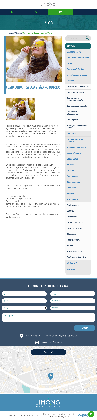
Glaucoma (71, 134)
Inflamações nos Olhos (77, 147)
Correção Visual (74, 52)
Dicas (69, 63)
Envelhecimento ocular (77, 75)
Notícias (70, 165)
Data (6, 308)
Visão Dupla (72, 263)
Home (10, 33)
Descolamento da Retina (78, 58)
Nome (6, 294)
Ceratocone (72, 217)
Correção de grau (75, 228)
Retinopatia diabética (76, 257)
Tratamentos (72, 199)
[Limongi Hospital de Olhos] (48, 4)
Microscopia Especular (77, 106)
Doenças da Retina (75, 69)
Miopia (70, 246)
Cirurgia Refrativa (75, 222)
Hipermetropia (73, 240)
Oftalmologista (73, 182)
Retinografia (72, 120)
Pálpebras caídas (74, 251)
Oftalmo (17, 33)
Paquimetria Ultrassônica (72, 113)
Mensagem (8, 316)
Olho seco (71, 188)
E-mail (54, 294)
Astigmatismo (73, 205)
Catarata (70, 211)
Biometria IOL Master (76, 92)
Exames (70, 81)
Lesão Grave (72, 159)
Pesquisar (72, 38)
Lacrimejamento (74, 153)
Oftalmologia (72, 176)
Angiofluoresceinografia (78, 86)
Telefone (7, 301)
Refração (71, 194)
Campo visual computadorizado (75, 99)
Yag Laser (71, 269)
